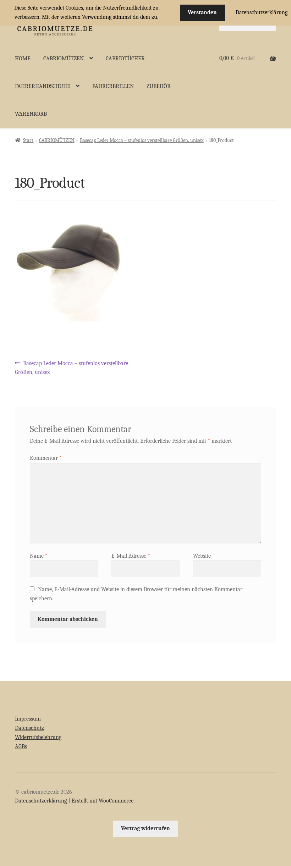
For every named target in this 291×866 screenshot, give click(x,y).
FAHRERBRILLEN (113, 86)
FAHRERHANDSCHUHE (42, 86)
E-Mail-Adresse (130, 556)
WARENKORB (31, 114)
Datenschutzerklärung (41, 801)
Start (28, 140)
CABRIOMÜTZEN (63, 58)
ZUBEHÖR (159, 86)
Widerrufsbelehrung (38, 737)
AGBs (21, 746)
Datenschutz (29, 728)
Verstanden (202, 12)
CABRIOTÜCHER (125, 58)
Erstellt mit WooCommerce (102, 801)
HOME (23, 58)
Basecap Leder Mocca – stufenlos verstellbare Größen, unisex (142, 140)
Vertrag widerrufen (145, 828)
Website (202, 556)
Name (39, 556)
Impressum (28, 719)
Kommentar (46, 458)
